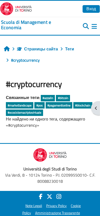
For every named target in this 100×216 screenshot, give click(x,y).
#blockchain (82, 105)
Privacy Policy (56, 206)
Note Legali (33, 206)
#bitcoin (63, 97)
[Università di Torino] (16, 8)
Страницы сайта (41, 49)
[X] (49, 196)
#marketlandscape (20, 105)
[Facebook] (41, 196)
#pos (39, 105)
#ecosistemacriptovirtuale (24, 112)
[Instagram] (58, 196)
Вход (91, 9)
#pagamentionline (59, 105)
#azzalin (48, 97)
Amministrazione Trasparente (57, 213)
